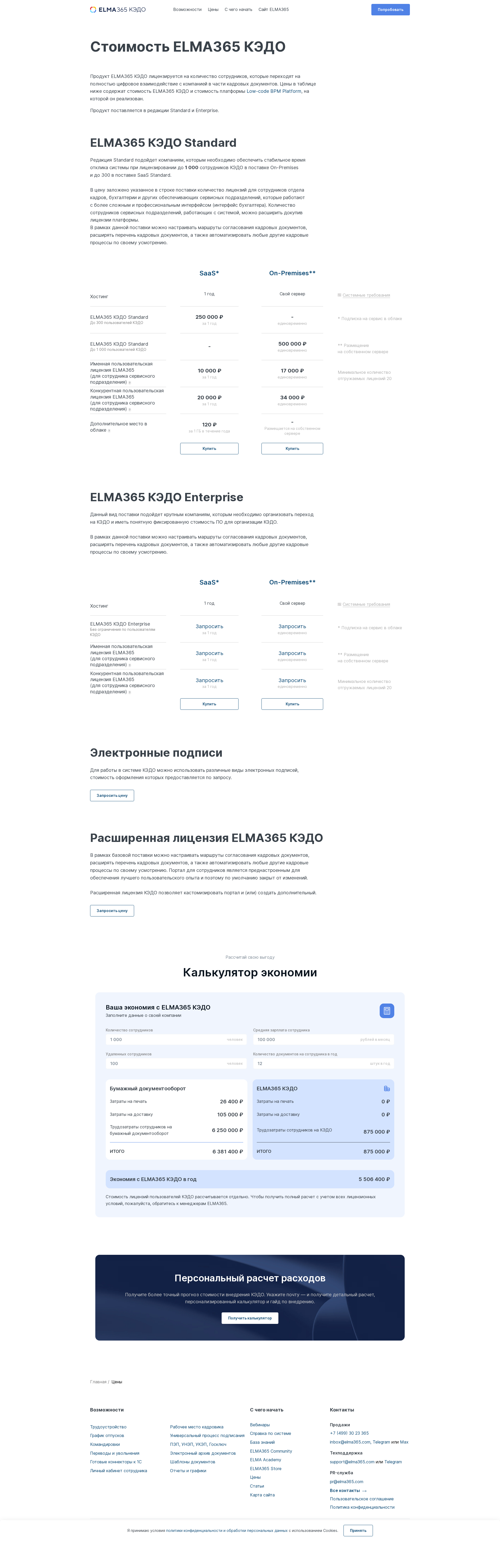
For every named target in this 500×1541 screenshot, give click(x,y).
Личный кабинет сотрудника (118, 1470)
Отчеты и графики (188, 1470)
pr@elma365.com (346, 1481)
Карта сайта (262, 1494)
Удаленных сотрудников (129, 1054)
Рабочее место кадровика (196, 1426)
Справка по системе (270, 1433)
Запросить (209, 626)
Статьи (257, 1486)
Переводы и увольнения (114, 1453)
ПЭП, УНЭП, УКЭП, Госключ (198, 1444)
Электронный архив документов (203, 1453)
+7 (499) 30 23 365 (349, 1433)
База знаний (262, 1442)
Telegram (381, 1442)
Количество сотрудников (129, 1030)
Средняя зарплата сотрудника (281, 1030)
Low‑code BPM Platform (274, 91)
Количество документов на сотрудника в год (295, 1054)
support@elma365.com (352, 1461)
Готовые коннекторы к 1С (116, 1461)
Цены (213, 9)
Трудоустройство (108, 1426)
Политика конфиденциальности (362, 1507)
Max (404, 1442)
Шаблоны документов (192, 1461)
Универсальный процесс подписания (207, 1435)
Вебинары (260, 1424)
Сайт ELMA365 (274, 9)
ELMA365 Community (271, 1451)
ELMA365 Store (266, 1468)
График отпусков (107, 1435)
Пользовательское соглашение (362, 1498)
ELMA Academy (265, 1459)
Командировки (105, 1444)
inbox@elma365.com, (350, 1442)
